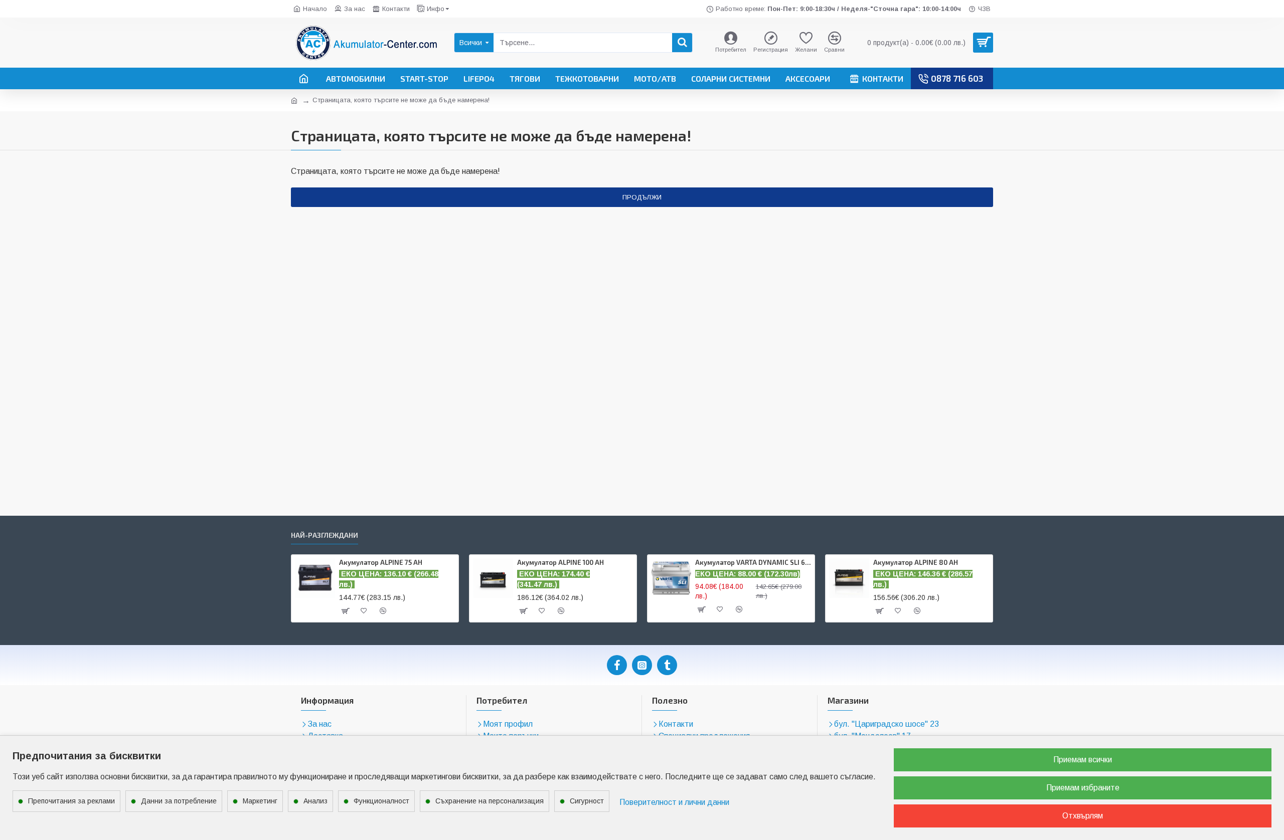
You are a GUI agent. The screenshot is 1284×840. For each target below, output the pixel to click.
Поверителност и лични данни (674, 802)
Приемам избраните (1082, 787)
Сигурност (587, 801)
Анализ (315, 801)
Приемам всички (1082, 759)
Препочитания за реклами (71, 801)
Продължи (642, 197)
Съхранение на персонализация (489, 801)
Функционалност (381, 801)
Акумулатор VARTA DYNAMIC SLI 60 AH (753, 562)
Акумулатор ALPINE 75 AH (380, 562)
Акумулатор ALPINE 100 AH (560, 562)
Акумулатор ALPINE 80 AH (915, 562)
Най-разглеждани (324, 535)
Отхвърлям (1082, 815)
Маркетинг (260, 801)
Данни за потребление (179, 801)
